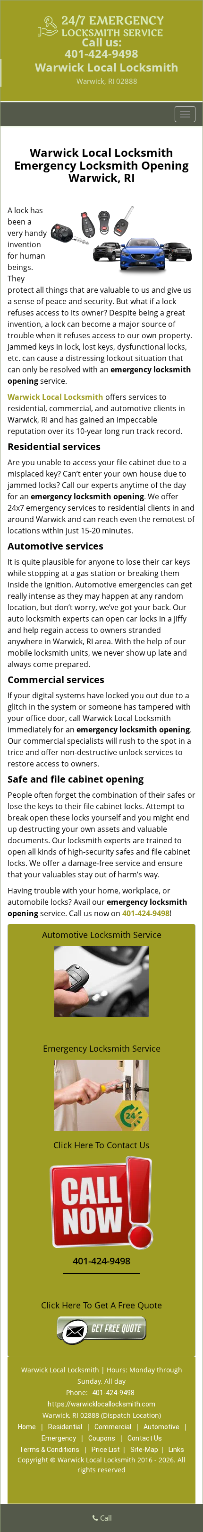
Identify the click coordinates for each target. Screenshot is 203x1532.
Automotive (161, 1427)
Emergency (59, 1438)
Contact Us (144, 1438)
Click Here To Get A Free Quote (101, 1305)
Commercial (112, 1427)
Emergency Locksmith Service (102, 1048)
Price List (106, 1449)
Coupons (101, 1438)
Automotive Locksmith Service (101, 934)
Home (27, 1427)
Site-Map (144, 1449)
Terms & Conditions (49, 1449)
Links (176, 1449)
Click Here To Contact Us (101, 1145)
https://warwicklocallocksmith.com (101, 1404)
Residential (65, 1427)
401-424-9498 (101, 53)
